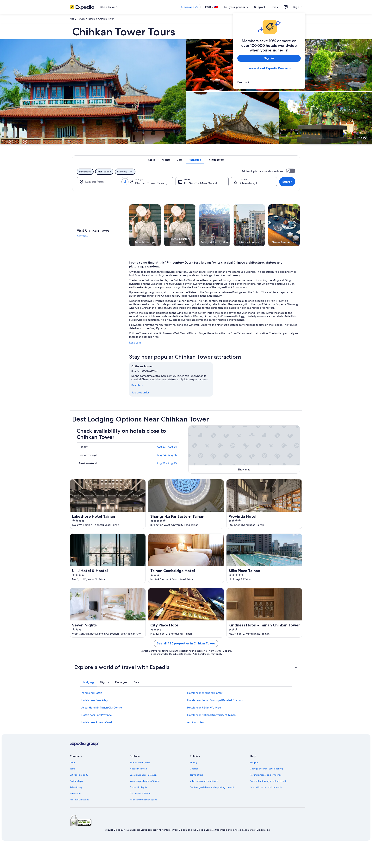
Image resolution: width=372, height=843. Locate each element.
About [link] (73, 762)
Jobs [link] (72, 768)
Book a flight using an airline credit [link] (268, 781)
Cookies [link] (194, 768)
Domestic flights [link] (138, 787)
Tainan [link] (91, 18)
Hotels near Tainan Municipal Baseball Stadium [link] (215, 700)
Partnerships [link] (76, 781)
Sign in (297, 7)
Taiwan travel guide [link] (140, 762)
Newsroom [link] (75, 793)
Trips (274, 7)
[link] (269, 82)
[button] (186, 667)
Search (287, 181)
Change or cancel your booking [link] (266, 768)
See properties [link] (140, 392)
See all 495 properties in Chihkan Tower (186, 643)
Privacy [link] (193, 762)
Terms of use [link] (196, 774)
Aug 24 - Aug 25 (167, 455)
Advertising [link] (76, 787)
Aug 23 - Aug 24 (167, 446)
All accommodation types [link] (143, 799)
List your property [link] (79, 774)
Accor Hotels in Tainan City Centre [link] (101, 707)
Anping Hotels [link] (195, 722)
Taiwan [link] (81, 18)
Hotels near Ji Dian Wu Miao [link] (204, 707)
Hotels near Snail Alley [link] (94, 700)
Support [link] (254, 762)
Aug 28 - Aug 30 (167, 463)
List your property (236, 7)
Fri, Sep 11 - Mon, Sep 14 (200, 183)
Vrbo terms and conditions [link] (204, 781)
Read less (137, 385)
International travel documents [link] (266, 787)
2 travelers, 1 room (252, 183)
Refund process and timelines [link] (265, 774)
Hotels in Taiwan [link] (138, 768)
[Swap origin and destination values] (124, 181)
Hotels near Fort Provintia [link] (96, 715)
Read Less (135, 342)
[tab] (151, 159)
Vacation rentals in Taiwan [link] (143, 774)
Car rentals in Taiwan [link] (140, 793)
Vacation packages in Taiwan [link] (144, 781)
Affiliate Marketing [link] (79, 799)
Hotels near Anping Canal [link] (96, 722)
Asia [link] (72, 18)
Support (259, 7)
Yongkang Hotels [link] (91, 693)
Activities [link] (82, 236)
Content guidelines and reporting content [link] (212, 787)
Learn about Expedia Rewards (269, 68)
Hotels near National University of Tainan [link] (211, 715)
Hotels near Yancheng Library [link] (204, 693)
